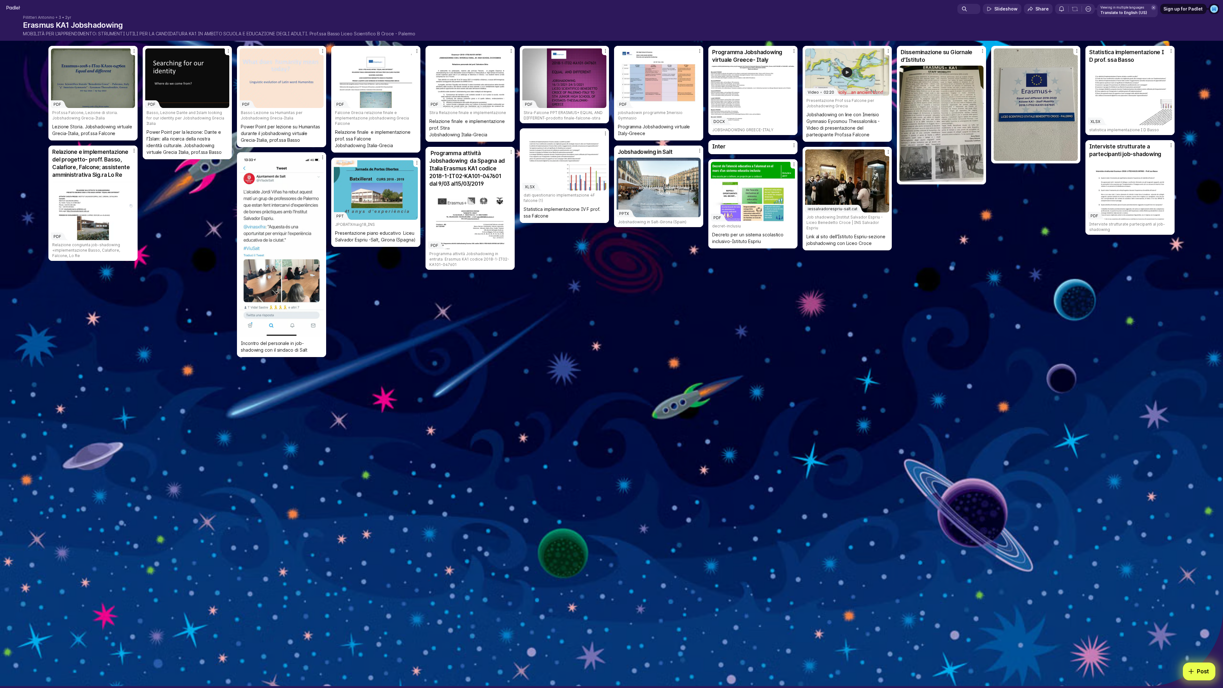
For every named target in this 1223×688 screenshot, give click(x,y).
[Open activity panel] (1061, 9)
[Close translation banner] (1153, 7)
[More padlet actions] (1088, 9)
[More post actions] (134, 51)
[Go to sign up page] (1214, 9)
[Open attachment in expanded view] (941, 124)
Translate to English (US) (1123, 12)
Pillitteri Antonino (38, 17)
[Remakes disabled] (1075, 9)
